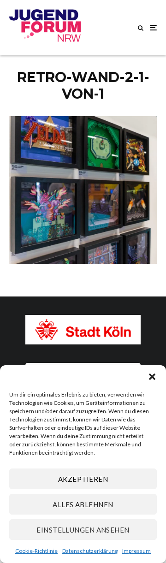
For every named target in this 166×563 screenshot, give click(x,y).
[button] (152, 376)
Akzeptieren (83, 479)
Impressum (136, 550)
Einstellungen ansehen (82, 530)
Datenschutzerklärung (90, 550)
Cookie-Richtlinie (36, 550)
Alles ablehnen (83, 504)
